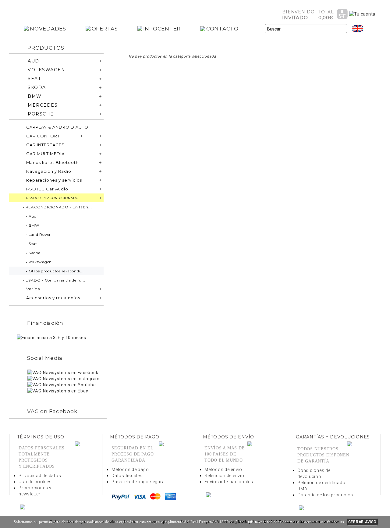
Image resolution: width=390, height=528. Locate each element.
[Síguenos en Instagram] (63, 378)
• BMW (32, 225)
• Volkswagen (39, 262)
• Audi (32, 216)
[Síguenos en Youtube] (61, 384)
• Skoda (33, 252)
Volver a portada (56, 8)
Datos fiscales (127, 475)
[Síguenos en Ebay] (57, 390)
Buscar (342, 29)
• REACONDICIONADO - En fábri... (57, 207)
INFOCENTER (162, 29)
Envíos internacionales (228, 481)
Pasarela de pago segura (138, 481)
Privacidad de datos (40, 475)
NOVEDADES (48, 29)
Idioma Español (370, 28)
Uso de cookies (35, 481)
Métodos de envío (223, 469)
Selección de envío (224, 475)
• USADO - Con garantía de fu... (54, 280)
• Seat (31, 243)
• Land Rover (38, 234)
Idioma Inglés (358, 28)
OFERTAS (105, 29)
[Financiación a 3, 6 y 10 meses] (51, 337)
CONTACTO (222, 29)
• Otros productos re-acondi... (55, 271)
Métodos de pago (130, 469)
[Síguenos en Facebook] (62, 372)
